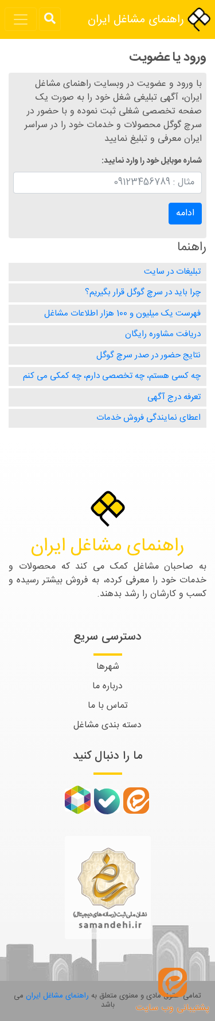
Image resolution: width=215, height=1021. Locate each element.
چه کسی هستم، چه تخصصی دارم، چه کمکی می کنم (112, 376)
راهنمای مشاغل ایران (137, 19)
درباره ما (107, 686)
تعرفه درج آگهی (174, 397)
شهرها (107, 667)
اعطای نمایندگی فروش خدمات (148, 418)
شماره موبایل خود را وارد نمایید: (151, 161)
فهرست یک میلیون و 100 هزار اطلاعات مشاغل (122, 313)
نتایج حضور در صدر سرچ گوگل (148, 355)
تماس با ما (108, 705)
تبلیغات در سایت (172, 272)
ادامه (185, 213)
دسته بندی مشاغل (107, 725)
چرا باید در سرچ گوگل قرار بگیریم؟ (143, 292)
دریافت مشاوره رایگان (163, 334)
